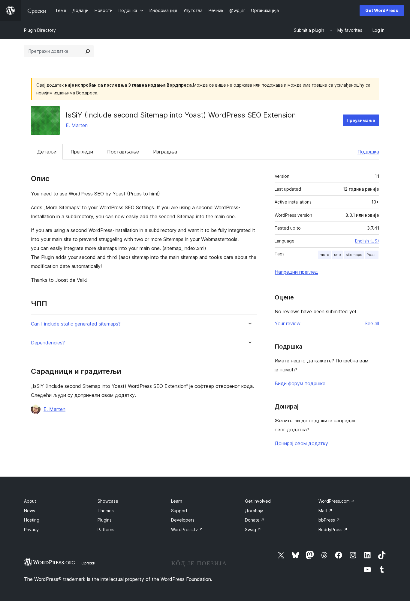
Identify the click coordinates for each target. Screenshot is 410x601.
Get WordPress (381, 10)
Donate (255, 519)
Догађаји (254, 510)
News (29, 510)
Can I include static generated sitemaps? (76, 324)
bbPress (329, 519)
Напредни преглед (296, 272)
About (30, 501)
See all (372, 323)
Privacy (31, 529)
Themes (106, 510)
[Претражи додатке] (88, 51)
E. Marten (77, 125)
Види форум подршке (300, 383)
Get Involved (258, 501)
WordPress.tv (187, 529)
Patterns (106, 529)
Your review (287, 323)
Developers (182, 519)
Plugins (105, 519)
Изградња (165, 152)
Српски (88, 563)
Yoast (372, 254)
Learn (176, 501)
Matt (325, 510)
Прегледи (82, 152)
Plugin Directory (40, 30)
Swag (253, 529)
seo (337, 254)
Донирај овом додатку (301, 443)
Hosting (31, 519)
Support (179, 510)
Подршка (368, 152)
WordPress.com (336, 501)
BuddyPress (333, 529)
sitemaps (354, 254)
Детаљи (46, 152)
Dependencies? (48, 343)
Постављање (123, 152)
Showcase (108, 501)
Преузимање (361, 120)
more (324, 254)
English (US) (367, 240)
